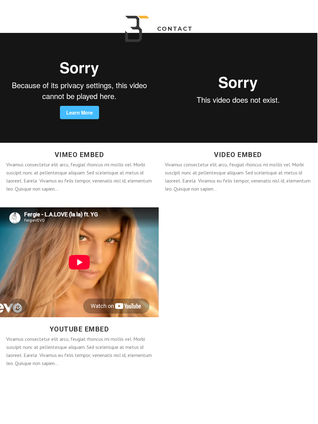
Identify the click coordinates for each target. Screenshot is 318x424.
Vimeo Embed (79, 155)
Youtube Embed (79, 329)
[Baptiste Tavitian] (137, 28)
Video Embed (238, 155)
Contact (175, 28)
